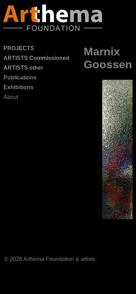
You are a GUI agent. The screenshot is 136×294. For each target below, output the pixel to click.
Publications (20, 77)
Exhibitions (18, 87)
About (10, 97)
